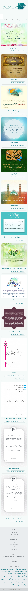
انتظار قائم (14, 373)
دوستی (2, 574)
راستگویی (24, 576)
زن (18, 576)
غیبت (8, 471)
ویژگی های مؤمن (21, 585)
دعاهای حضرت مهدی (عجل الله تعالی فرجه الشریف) (14, 268)
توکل (7, 571)
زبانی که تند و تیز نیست (13, 535)
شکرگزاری (8, 576)
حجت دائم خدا (14, 300)
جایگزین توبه (13, 537)
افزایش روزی (12, 569)
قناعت (8, 579)
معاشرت (12, 582)
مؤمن (3, 579)
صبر (5, 575)
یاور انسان (13, 532)
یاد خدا (10, 585)
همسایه (5, 582)
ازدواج (17, 569)
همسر (2, 582)
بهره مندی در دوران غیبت (14, 468)
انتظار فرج (7, 376)
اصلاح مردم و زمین (14, 205)
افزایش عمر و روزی (14, 564)
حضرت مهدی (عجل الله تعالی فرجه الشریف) (14, 237)
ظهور (17, 378)
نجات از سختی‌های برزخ (13, 559)
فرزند (12, 579)
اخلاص (23, 569)
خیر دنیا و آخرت (13, 544)
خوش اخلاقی (16, 574)
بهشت (16, 571)
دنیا (5, 573)
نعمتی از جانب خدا (13, 566)
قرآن (10, 579)
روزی (20, 576)
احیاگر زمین (14, 174)
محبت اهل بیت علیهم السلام (20, 582)
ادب (20, 569)
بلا (18, 571)
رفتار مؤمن (13, 561)
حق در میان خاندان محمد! (14, 111)
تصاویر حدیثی (21, 20)
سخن (12, 576)
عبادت (23, 579)
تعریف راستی (13, 542)
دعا (7, 573)
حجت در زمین (14, 79)
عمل (18, 579)
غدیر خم (15, 579)
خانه (26, 20)
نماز (9, 581)
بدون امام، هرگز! (14, 142)
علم (21, 579)
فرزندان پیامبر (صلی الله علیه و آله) (14, 518)
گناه (14, 585)
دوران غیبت (22, 378)
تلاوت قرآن (12, 571)
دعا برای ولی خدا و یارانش (14, 331)
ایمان (20, 571)
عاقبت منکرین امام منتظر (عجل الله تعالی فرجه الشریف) (14, 418)
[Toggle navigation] (26, 15)
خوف (12, 573)
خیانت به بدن (13, 552)
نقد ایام (13, 530)
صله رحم (13, 549)
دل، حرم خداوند (13, 539)
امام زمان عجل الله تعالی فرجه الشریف (17, 51)
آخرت (26, 569)
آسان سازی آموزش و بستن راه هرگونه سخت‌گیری (13, 556)
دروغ (9, 573)
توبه (9, 571)
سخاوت (15, 576)
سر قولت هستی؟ (13, 547)
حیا (20, 574)
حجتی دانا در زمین (14, 48)
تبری (13, 554)
